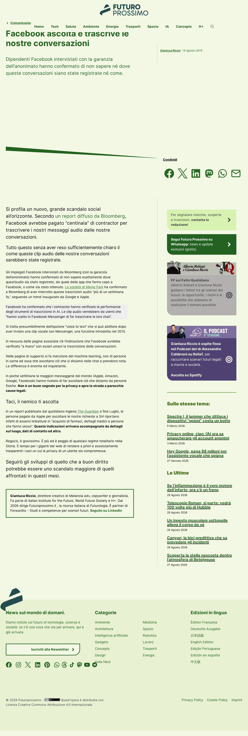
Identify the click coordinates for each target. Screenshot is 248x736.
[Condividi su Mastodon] (209, 173)
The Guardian (88, 411)
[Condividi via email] (236, 173)
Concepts (184, 26)
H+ (201, 26)
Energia (112, 26)
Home (39, 26)
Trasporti (133, 26)
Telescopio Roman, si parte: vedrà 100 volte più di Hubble (199, 505)
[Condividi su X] (182, 173)
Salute (71, 26)
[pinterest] (47, 665)
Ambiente (91, 26)
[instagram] (19, 665)
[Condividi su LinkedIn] (196, 173)
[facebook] (9, 665)
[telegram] (95, 665)
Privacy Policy (192, 700)
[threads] (64, 665)
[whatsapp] (57, 665)
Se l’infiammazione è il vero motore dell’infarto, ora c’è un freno (199, 487)
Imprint (237, 700)
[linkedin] (38, 665)
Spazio (152, 26)
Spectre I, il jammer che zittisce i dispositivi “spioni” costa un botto (198, 418)
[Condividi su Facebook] (169, 173)
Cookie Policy (217, 700)
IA (167, 26)
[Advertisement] (124, 117)
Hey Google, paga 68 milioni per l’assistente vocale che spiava (197, 453)
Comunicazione (22, 23)
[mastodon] (80, 665)
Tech (55, 26)
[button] (212, 26)
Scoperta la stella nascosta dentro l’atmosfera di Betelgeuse (199, 557)
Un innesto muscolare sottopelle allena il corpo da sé (197, 522)
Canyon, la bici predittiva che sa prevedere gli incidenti (197, 540)
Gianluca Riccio (170, 50)
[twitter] (28, 665)
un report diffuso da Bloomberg (90, 216)
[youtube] (87, 665)
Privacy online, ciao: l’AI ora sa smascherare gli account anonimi (198, 436)
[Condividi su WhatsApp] (222, 173)
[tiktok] (72, 665)
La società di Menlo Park (84, 287)
